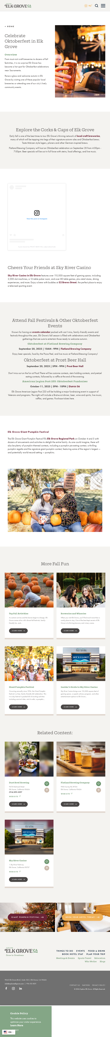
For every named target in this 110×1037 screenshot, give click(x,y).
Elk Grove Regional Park (61, 438)
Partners (86, 985)
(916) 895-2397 (15, 792)
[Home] (18, 5)
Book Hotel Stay (72, 954)
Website (13, 796)
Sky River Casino (18, 860)
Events (80, 951)
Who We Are (91, 961)
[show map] (46, 790)
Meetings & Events (65, 958)
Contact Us (75, 985)
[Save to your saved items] (46, 783)
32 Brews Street (68, 282)
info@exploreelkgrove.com (14, 983)
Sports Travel (84, 958)
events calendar (41, 332)
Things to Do (64, 951)
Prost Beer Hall (75, 366)
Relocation (99, 958)
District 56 (74, 386)
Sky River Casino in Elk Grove (24, 275)
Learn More (17, 804)
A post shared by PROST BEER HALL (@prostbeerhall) (37, 247)
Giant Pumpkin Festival (25, 917)
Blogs (102, 961)
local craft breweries (88, 136)
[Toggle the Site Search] (96, 5)
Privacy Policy (98, 985)
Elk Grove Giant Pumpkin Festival (28, 431)
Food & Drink (96, 951)
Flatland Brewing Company (76, 348)
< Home (10, 26)
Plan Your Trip (95, 954)
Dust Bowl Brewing (19, 783)
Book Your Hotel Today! (80, 917)
